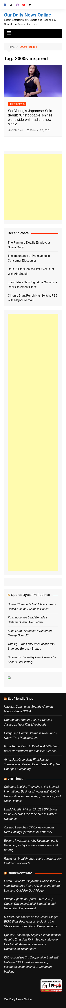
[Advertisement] (33, 187)
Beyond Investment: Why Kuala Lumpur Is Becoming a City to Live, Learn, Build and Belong (31, 845)
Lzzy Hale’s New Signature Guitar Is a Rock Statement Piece (32, 285)
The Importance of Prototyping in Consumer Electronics (29, 258)
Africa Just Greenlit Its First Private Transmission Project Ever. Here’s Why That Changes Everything (32, 764)
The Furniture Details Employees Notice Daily (29, 245)
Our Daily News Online (27, 15)
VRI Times (15, 779)
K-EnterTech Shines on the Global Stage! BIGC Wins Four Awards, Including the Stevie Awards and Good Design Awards (31, 921)
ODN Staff (17, 130)
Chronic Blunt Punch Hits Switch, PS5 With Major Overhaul (32, 298)
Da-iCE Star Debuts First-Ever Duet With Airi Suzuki (31, 271)
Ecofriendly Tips (20, 698)
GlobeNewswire (20, 873)
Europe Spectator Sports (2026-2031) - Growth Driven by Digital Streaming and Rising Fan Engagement (30, 903)
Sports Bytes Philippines (30, 595)
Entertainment (17, 103)
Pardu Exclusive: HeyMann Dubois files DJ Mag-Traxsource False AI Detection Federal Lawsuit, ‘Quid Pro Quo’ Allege (32, 885)
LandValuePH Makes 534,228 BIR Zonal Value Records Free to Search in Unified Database (30, 814)
